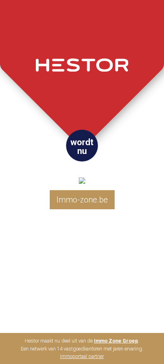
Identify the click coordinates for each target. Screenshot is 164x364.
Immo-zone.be (82, 199)
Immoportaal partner (82, 356)
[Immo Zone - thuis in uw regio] (82, 174)
